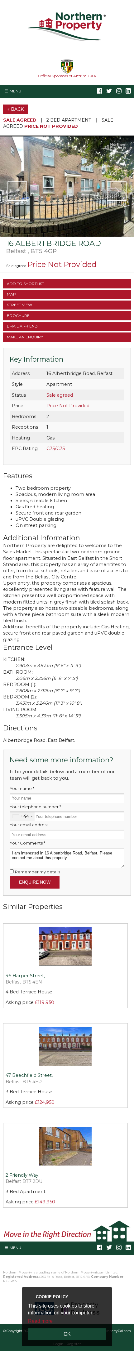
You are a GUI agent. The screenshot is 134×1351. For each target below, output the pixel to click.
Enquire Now (34, 882)
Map (11, 294)
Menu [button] (15, 91)
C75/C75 (55, 448)
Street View (19, 304)
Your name (22, 788)
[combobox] (22, 816)
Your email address (29, 824)
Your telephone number (35, 806)
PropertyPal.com (117, 1331)
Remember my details (37, 871)
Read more (40, 1321)
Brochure (18, 315)
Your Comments (27, 842)
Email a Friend (22, 326)
